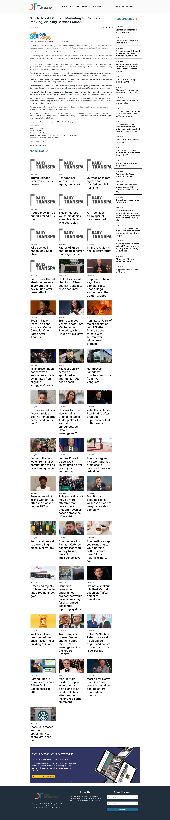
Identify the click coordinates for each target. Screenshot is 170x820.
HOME (64, 7)
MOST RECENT (74, 7)
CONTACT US (97, 7)
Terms (35, 807)
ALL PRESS (86, 7)
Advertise (58, 807)
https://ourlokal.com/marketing (67, 52)
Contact (51, 807)
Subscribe (122, 809)
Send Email (39, 131)
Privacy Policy (43, 807)
